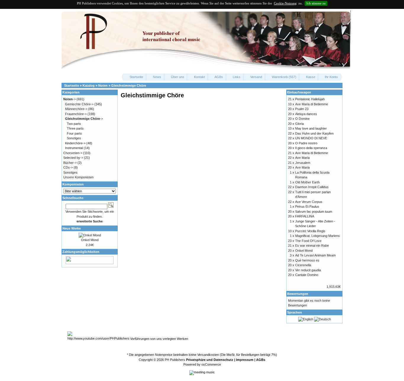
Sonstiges (74, 138)
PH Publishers (175, 359)
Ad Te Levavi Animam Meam (315, 255)
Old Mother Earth (307, 182)
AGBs (260, 359)
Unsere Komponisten (78, 177)
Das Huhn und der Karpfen (314, 133)
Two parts (74, 123)
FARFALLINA (304, 216)
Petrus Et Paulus (307, 206)
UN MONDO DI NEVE (311, 138)
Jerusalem (302, 162)
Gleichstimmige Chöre (128, 85)
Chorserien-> (72, 153)
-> (69, 99)
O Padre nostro (306, 143)
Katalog (89, 85)
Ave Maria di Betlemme (311, 104)
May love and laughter (311, 128)
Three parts (75, 128)
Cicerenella (303, 265)
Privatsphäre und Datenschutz (209, 359)
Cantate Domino (306, 275)
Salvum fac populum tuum (313, 211)
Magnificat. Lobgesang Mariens (317, 236)
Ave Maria (302, 157)
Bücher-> (70, 162)
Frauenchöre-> (76, 114)
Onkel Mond (89, 240)
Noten (103, 85)
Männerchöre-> (76, 109)
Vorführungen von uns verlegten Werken (159, 338)
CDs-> (68, 167)
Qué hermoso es (307, 260)
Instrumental (74, 148)
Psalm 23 (301, 109)
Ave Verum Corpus (308, 202)
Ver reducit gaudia (308, 270)
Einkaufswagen (299, 92)
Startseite (71, 85)
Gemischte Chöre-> (79, 104)
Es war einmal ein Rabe (312, 245)
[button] (134, 77)
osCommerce (211, 364)
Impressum (244, 359)
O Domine (302, 118)
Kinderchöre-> (75, 143)
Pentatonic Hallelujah (310, 99)
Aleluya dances (306, 114)
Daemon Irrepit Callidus (312, 187)
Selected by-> (73, 157)
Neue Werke (71, 228)
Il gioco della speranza (311, 148)
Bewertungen (297, 294)
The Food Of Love (308, 241)
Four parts (74, 133)
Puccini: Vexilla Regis (310, 231)
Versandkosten (208, 354)
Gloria (299, 123)
